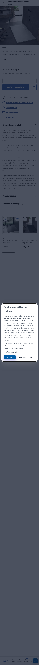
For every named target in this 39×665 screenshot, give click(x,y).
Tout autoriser (9, 357)
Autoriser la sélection (25, 357)
